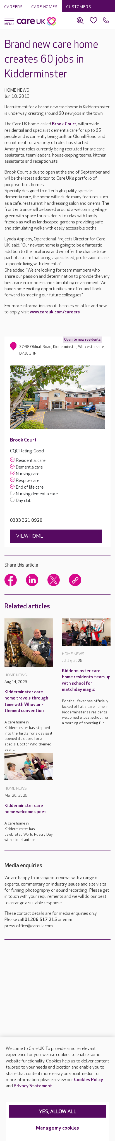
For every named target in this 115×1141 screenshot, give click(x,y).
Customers (78, 6)
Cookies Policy (88, 1080)
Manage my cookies (57, 1128)
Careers (13, 6)
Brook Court (64, 124)
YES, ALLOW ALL (57, 1112)
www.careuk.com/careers (55, 312)
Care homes (44, 6)
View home (29, 536)
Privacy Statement (33, 1086)
